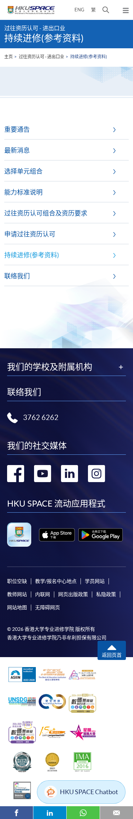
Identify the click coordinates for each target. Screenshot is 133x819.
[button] (106, 10)
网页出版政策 (73, 594)
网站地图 (17, 607)
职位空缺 (17, 581)
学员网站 (95, 581)
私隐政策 (106, 594)
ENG (79, 9)
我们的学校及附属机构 (49, 367)
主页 (8, 56)
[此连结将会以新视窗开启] (57, 534)
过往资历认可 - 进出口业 (41, 56)
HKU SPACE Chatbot (89, 792)
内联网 (42, 594)
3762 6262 (41, 417)
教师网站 (17, 594)
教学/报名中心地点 (56, 581)
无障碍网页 (47, 607)
